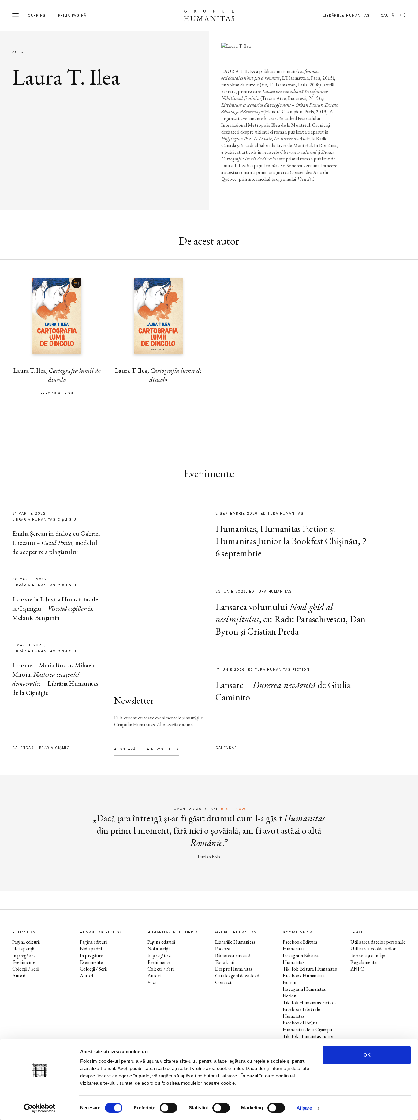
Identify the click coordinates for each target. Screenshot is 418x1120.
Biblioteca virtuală (232, 955)
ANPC (357, 969)
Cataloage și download (237, 975)
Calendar (226, 748)
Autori (18, 975)
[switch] (168, 1108)
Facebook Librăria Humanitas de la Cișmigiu (307, 1026)
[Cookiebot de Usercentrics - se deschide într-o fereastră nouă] (39, 1108)
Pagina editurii (26, 942)
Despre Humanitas (233, 969)
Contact (223, 982)
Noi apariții (23, 948)
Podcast (223, 948)
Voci (151, 982)
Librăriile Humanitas (346, 15)
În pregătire (23, 955)
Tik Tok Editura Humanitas (310, 969)
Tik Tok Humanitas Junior (308, 1036)
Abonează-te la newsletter (146, 749)
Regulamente (363, 962)
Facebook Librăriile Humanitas (301, 1012)
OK (367, 1055)
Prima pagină (72, 15)
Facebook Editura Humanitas (300, 945)
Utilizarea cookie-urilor (373, 948)
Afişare (304, 1108)
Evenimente (23, 962)
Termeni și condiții (367, 955)
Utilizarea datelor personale (377, 942)
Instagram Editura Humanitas (301, 958)
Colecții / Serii (25, 969)
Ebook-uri (224, 962)
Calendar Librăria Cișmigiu (43, 748)
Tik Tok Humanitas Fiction (309, 1002)
